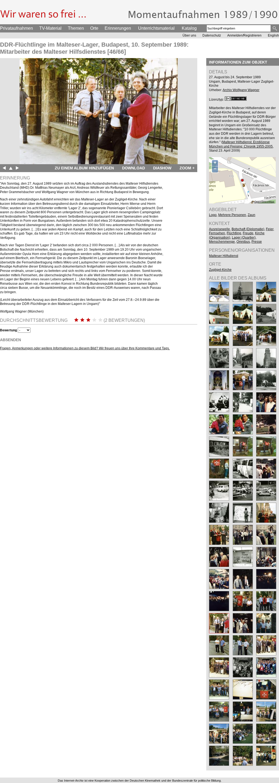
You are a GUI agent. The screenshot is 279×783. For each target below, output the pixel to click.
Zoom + (187, 168)
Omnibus (243, 242)
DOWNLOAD (133, 168)
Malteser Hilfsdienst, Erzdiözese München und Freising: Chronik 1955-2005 (241, 144)
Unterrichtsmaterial (156, 28)
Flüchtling (234, 233)
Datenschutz (211, 35)
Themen (76, 28)
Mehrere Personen (232, 215)
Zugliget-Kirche (220, 270)
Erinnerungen (118, 28)
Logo (213, 215)
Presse (256, 242)
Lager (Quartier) (244, 237)
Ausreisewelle (219, 229)
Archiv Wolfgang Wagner (241, 90)
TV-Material (50, 28)
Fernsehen (217, 233)
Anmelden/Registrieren (244, 35)
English (273, 35)
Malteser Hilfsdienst (223, 256)
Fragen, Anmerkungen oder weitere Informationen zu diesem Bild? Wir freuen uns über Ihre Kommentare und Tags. (85, 348)
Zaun (251, 215)
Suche (275, 28)
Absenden (10, 340)
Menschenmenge (222, 242)
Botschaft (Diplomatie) (248, 229)
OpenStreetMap (264, 201)
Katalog (189, 28)
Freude (248, 233)
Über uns (189, 35)
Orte (94, 28)
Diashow (162, 168)
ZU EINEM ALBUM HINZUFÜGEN (84, 168)
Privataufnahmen (16, 28)
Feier (269, 229)
